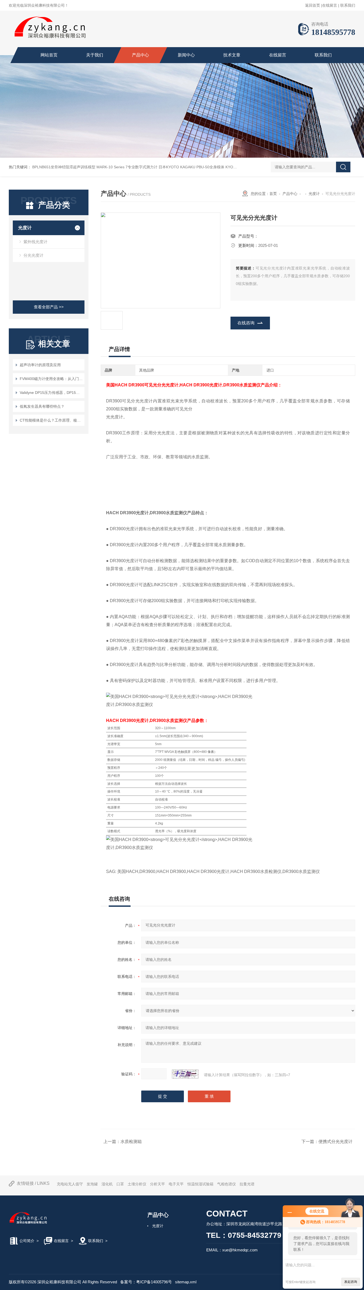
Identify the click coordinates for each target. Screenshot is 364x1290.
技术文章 (231, 55)
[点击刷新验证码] (185, 1074)
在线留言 (329, 5)
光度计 (25, 227)
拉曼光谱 (247, 1184)
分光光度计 (33, 255)
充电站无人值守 (70, 1184)
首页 (273, 193)
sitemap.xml (185, 1282)
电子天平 (176, 1184)
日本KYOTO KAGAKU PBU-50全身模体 (191, 167)
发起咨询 (350, 1282)
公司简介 (26, 1241)
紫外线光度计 (35, 241)
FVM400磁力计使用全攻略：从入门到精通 (51, 379)
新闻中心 (186, 55)
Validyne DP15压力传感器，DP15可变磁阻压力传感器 (51, 392)
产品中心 (140, 55)
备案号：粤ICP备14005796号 (146, 1282)
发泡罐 (92, 1184)
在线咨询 (245, 323)
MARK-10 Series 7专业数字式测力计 (126, 167)
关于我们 (94, 55)
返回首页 (312, 5)
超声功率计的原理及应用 (40, 365)
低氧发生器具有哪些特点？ (42, 406)
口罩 (120, 1184)
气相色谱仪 (226, 1184)
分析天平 (157, 1184)
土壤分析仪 (137, 1184)
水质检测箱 (131, 1141)
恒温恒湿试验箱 (200, 1184)
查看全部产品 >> (49, 307)
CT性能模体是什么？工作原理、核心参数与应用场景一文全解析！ (51, 420)
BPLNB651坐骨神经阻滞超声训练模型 (63, 167)
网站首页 (49, 55)
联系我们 (347, 5)
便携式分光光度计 (335, 1141)
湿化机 (107, 1184)
